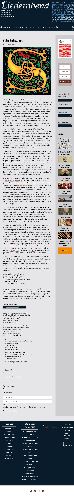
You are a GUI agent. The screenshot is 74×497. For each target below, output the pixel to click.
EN (72, 29)
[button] (69, 492)
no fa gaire (32, 250)
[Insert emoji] (4, 388)
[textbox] (27, 381)
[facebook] (35, 491)
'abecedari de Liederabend (12, 181)
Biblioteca (9, 447)
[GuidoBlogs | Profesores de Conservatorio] (50, 426)
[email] (43, 491)
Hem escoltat (9, 434)
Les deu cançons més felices (30, 451)
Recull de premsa (9, 442)
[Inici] (1, 27)
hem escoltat (25, 165)
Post (4, 405)
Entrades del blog (9, 430)
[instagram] (39, 491)
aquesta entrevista (23, 185)
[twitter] (31, 491)
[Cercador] (57, 27)
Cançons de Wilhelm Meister (30, 463)
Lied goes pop (29, 468)
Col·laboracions (9, 438)
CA (73, 27)
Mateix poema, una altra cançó (30, 433)
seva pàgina (42, 163)
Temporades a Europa (9, 451)
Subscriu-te (65, 81)
